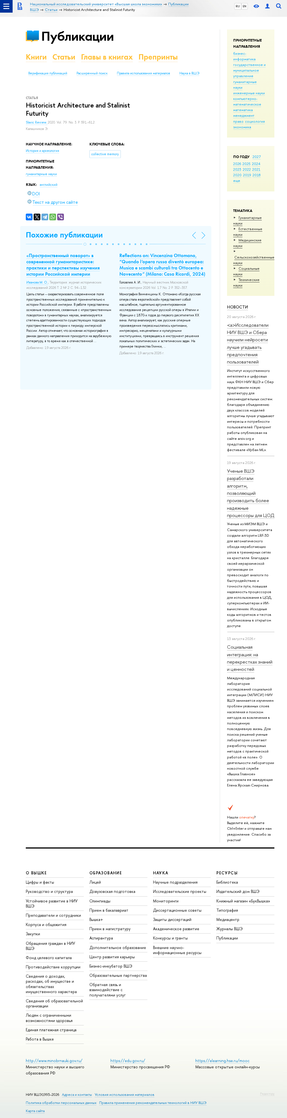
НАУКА (160, 872)
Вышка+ (96, 919)
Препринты (158, 57)
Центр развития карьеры (112, 956)
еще (236, 180)
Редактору (267, 1094)
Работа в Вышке (40, 1039)
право (238, 121)
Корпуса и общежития (46, 924)
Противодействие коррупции (53, 967)
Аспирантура (101, 938)
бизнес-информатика (244, 56)
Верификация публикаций (47, 73)
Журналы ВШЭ (229, 928)
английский (48, 184)
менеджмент (243, 115)
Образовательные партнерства (118, 975)
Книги (36, 57)
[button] (85, 244)
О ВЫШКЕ (36, 872)
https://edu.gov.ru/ (127, 1060)
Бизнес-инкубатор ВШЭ (110, 966)
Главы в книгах (107, 57)
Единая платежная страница (51, 1029)
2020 (237, 174)
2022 (247, 169)
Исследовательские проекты (179, 891)
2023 (237, 169)
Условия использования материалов (124, 1094)
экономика (242, 126)
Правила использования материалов (143, 73)
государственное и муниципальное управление (249, 70)
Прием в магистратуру (110, 928)
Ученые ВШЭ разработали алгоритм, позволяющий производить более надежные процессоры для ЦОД (250, 493)
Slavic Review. (37, 122)
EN (244, 6)
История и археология (42, 150)
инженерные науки (249, 92)
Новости (237, 307)
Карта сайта (35, 1110)
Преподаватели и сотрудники (53, 915)
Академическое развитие (176, 928)
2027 (257, 156)
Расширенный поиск (92, 73)
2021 (256, 169)
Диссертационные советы (177, 910)
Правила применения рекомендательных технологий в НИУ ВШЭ (153, 1102)
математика (243, 109)
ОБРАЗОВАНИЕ (105, 872)
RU (238, 6)
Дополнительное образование (117, 947)
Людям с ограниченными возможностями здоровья (49, 1017)
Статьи (63, 57)
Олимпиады (99, 901)
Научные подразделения (175, 882)
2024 (256, 163)
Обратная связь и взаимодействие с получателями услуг (107, 989)
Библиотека (227, 882)
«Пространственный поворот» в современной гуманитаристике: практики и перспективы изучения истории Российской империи (63, 264)
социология (255, 121)
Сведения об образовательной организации (54, 1003)
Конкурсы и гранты (170, 938)
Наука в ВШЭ (189, 73)
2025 (246, 163)
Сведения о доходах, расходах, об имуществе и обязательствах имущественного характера (51, 983)
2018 (257, 174)
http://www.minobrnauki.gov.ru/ (54, 1060)
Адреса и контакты (77, 1094)
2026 (237, 163)
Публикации (77, 36)
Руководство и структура (49, 891)
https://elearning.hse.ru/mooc (222, 1060)
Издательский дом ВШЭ (238, 891)
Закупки (33, 933)
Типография (227, 910)
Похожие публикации (64, 235)
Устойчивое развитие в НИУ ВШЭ (52, 903)
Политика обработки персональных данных (61, 1102)
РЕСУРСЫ (227, 872)
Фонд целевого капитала (49, 957)
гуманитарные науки (41, 174)
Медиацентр (227, 919)
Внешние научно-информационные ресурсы (177, 950)
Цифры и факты (40, 882)
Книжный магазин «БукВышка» (243, 901)
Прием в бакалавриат (108, 910)
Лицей (95, 882)
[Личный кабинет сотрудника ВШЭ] (267, 6)
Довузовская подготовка (112, 891)
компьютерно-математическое (247, 101)
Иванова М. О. (37, 282)
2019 (247, 174)
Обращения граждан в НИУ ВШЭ (50, 946)
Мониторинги (166, 901)
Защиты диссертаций (172, 919)
